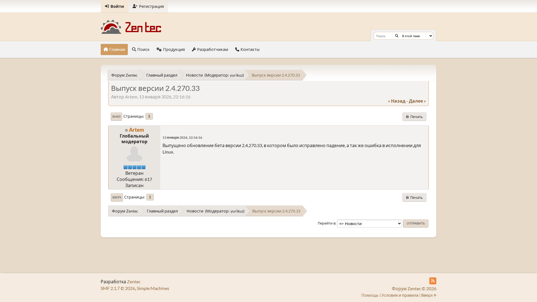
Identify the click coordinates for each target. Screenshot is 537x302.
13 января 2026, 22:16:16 (182, 137)
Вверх (116, 197)
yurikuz (236, 75)
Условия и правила (399, 295)
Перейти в (326, 223)
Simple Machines (153, 288)
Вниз (116, 116)
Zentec (133, 281)
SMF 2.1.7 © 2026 (118, 288)
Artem (136, 129)
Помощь (370, 295)
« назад (397, 100)
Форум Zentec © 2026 (414, 288)
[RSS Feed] (432, 280)
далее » (417, 100)
